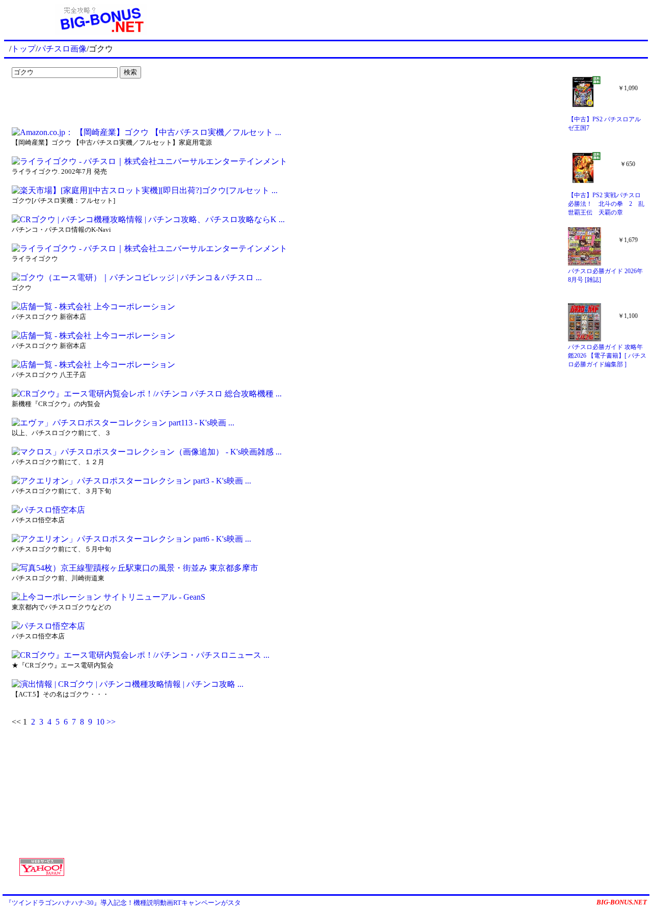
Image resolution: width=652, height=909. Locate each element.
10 (100, 721)
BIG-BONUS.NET (621, 902)
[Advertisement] (71, 103)
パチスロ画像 (62, 48)
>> (111, 721)
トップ (23, 48)
